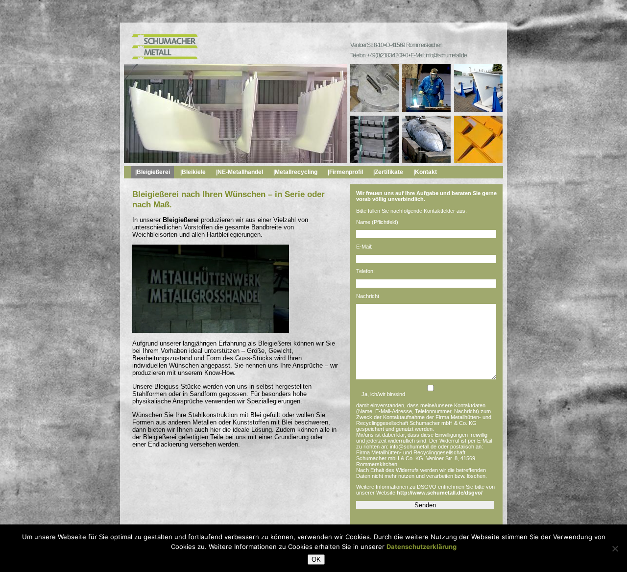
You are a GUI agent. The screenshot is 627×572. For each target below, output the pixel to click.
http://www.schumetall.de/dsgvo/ (439, 493)
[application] (210, 289)
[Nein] (615, 548)
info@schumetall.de (446, 55)
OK (316, 559)
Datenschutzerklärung (421, 546)
